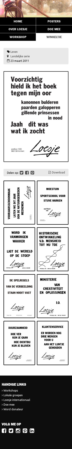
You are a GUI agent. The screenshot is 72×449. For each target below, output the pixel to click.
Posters (54, 21)
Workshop (18, 37)
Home (18, 21)
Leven (14, 51)
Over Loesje (18, 29)
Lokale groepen (13, 395)
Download (58, 172)
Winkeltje (54, 37)
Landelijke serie (20, 56)
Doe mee (54, 29)
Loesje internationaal (16, 399)
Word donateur (13, 409)
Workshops (10, 390)
